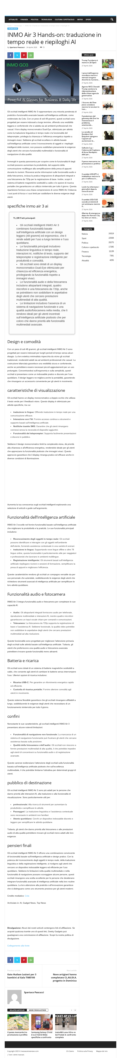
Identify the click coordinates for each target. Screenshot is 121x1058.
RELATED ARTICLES (17, 1010)
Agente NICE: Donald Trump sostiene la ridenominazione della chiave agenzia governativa (90, 91)
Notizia (85, 234)
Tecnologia (46, 19)
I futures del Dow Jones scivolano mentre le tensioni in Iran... (90, 105)
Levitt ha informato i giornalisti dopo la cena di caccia (90, 189)
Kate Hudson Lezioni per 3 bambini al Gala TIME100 (21, 976)
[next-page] (75, 1010)
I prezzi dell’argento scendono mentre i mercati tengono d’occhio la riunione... (90, 76)
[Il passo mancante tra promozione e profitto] (18, 1022)
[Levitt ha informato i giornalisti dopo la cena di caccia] (108, 190)
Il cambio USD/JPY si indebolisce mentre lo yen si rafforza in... (91, 176)
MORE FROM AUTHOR (37, 1010)
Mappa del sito (102, 1051)
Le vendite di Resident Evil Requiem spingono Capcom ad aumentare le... (90, 136)
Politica (34, 19)
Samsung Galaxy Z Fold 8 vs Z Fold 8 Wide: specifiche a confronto (41, 1035)
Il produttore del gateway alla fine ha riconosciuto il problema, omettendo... (90, 120)
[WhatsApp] (31, 55)
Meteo (80, 19)
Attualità (13, 19)
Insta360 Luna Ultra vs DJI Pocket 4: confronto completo (65, 1035)
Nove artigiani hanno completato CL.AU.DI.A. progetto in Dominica (64, 977)
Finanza (24, 19)
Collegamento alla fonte (18, 945)
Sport (88, 19)
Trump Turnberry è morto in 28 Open (90, 61)
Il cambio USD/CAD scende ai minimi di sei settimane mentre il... (91, 203)
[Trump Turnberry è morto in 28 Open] (108, 63)
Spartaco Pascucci (17, 47)
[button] (112, 19)
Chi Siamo (70, 1051)
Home (9, 26)
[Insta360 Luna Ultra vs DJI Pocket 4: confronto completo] (66, 1022)
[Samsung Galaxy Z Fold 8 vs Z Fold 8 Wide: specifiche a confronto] (42, 1022)
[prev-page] (71, 1010)
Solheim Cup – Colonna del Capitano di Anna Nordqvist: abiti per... (91, 151)
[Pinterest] (24, 55)
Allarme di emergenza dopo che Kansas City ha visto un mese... (91, 215)
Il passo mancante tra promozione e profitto (17, 1033)
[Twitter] (17, 55)
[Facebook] (10, 55)
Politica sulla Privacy (85, 1051)
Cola (27, 896)
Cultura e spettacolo (64, 19)
